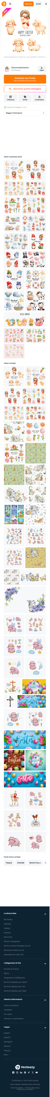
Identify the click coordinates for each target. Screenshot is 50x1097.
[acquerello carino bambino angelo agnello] (14, 926)
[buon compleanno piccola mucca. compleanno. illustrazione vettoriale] (14, 419)
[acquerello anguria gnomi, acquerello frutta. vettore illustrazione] (12, 317)
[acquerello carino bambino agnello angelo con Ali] (14, 1033)
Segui (42, 70)
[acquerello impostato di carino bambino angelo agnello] (14, 969)
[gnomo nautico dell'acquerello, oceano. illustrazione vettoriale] (14, 376)
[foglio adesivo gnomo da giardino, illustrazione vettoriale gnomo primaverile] (14, 470)
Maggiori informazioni (14, 113)
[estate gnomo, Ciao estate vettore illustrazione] (24, 438)
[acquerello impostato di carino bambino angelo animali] (14, 837)
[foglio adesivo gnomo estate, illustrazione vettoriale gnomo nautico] (16, 299)
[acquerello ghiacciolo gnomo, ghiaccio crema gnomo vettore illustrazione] (30, 317)
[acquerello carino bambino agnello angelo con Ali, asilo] (14, 1012)
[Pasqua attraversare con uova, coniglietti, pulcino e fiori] (32, 751)
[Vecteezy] (3, 3)
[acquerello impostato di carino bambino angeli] (14, 794)
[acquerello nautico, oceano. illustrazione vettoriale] (16, 281)
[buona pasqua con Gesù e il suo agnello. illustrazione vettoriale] (14, 170)
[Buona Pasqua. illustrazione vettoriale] (33, 226)
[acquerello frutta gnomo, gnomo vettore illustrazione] (14, 355)
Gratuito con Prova (25, 79)
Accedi (38, 4)
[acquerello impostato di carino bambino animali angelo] (14, 947)
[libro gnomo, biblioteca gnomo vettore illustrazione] (12, 263)
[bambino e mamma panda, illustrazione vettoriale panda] (16, 335)
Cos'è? (24, 107)
